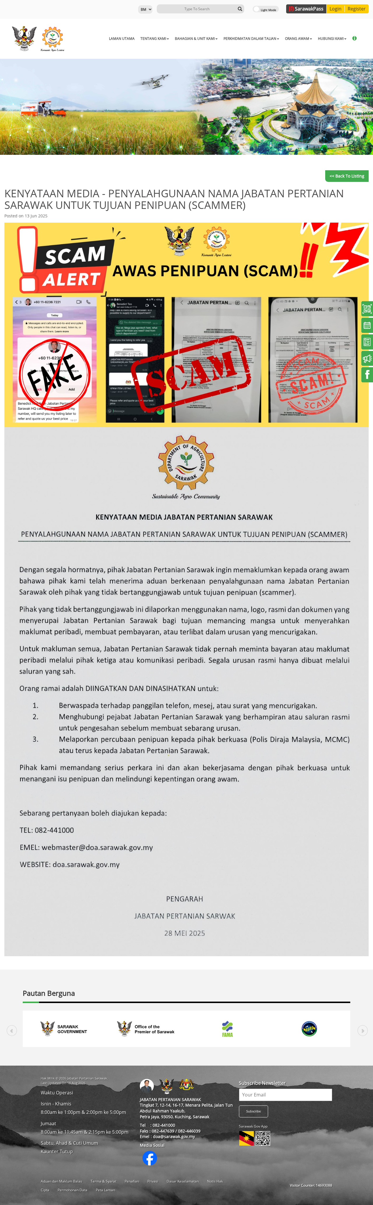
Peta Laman (105, 1190)
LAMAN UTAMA (122, 38)
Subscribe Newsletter (262, 1083)
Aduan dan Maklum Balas (61, 1181)
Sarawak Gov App (253, 1126)
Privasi (152, 1181)
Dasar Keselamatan (183, 1181)
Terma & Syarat (103, 1181)
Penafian (132, 1181)
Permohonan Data (72, 1190)
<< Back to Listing (347, 176)
